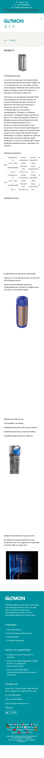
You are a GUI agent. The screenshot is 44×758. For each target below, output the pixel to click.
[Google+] (13, 26)
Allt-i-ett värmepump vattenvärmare (19, 633)
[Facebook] (9, 26)
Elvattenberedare (13, 637)
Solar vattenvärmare (14, 629)
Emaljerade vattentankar (15, 640)
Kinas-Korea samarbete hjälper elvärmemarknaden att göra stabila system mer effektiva (22, 672)
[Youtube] (5, 26)
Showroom (22, 741)
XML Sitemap (30, 740)
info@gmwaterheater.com (20, 703)
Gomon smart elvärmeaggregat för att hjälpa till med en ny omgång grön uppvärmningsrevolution (22, 663)
